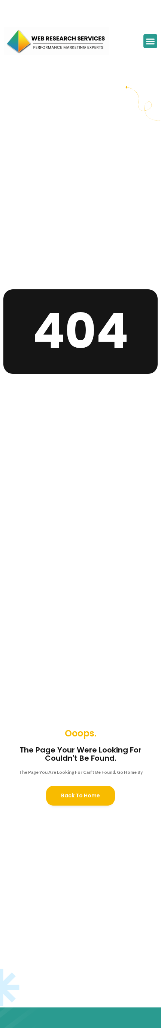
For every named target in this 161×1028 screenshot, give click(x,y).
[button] (150, 41)
